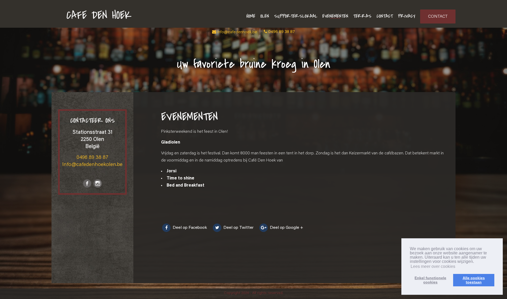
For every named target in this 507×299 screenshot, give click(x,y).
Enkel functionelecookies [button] (430, 280)
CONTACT (385, 16)
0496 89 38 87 (281, 32)
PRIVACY (406, 16)
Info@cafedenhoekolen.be (92, 164)
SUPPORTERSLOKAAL (295, 16)
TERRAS (362, 16)
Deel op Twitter (237, 228)
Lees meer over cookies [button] (433, 266)
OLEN (264, 16)
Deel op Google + (286, 228)
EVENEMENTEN (335, 16)
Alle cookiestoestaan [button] (474, 280)
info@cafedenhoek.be (237, 32)
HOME (250, 16)
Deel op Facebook (189, 228)
